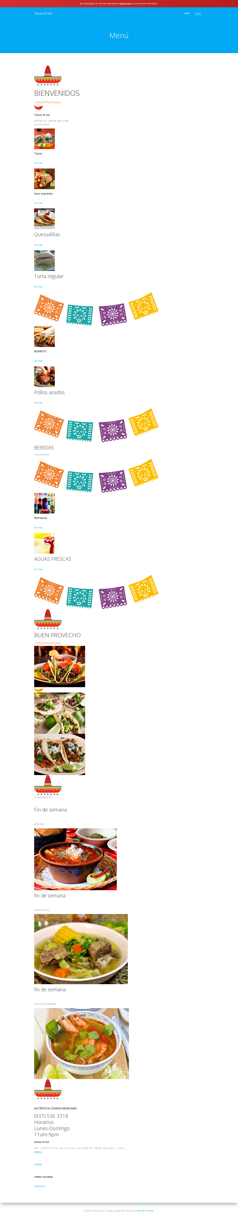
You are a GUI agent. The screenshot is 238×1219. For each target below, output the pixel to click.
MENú (38, 1152)
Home (187, 13)
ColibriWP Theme (144, 1210)
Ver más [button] (38, 163)
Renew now (125, 3)
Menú (198, 13)
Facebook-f (40, 1186)
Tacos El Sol (43, 13)
